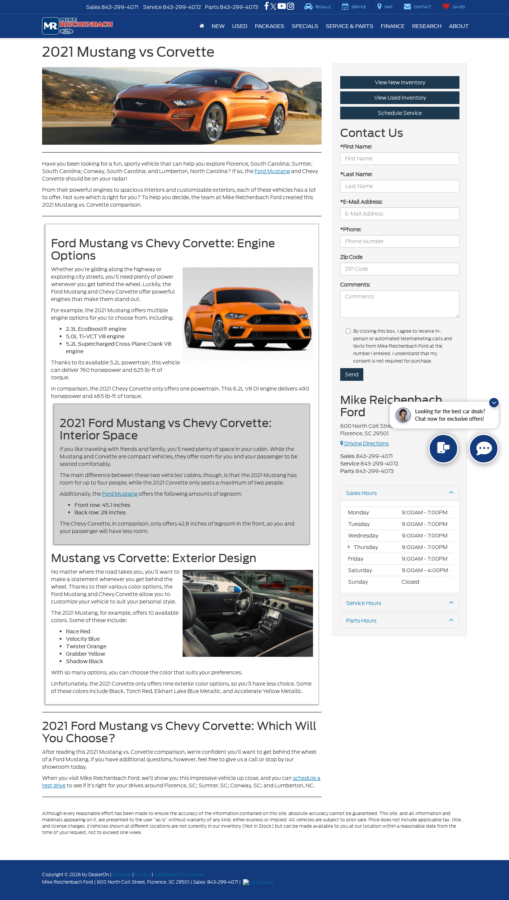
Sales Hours (361, 493)
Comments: (355, 284)
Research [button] (427, 26)
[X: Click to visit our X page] (273, 7)
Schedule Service (400, 113)
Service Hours (363, 603)
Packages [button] (269, 26)
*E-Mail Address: (361, 202)
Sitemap (122, 874)
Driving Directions (366, 443)
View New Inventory (400, 82)
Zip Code (351, 257)
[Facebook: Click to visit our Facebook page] (266, 7)
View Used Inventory (400, 97)
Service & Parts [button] (349, 26)
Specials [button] (305, 26)
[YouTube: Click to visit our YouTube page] (282, 7)
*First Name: (356, 146)
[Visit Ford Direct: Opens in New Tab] (259, 882)
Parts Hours (361, 620)
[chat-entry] (443, 449)
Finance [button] (393, 26)
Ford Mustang (272, 171)
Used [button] (239, 26)
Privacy (143, 874)
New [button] (218, 26)
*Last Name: (356, 174)
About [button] (459, 26)
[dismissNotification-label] (494, 402)
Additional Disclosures (178, 874)
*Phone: (350, 229)
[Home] (202, 26)
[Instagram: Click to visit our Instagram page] (290, 7)
